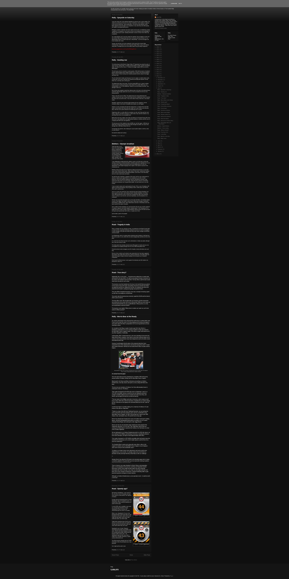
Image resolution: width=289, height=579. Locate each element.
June (159, 141)
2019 (157, 61)
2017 (157, 65)
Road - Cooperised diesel (163, 104)
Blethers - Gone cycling (163, 128)
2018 (157, 63)
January (160, 151)
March (159, 147)
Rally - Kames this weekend (164, 116)
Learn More (174, 3)
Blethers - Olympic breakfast (123, 144)
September (160, 83)
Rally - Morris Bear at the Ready (124, 316)
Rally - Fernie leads (162, 108)
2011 (157, 153)
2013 (157, 73)
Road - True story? (119, 272)
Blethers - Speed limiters (163, 126)
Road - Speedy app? (119, 489)
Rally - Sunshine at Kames (163, 110)
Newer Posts (115, 555)
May (159, 143)
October (160, 81)
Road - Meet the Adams (163, 118)
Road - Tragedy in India (121, 224)
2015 (157, 69)
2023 (157, 53)
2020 (157, 59)
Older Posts (147, 555)
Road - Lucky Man (161, 134)
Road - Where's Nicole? (163, 130)
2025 (157, 49)
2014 (157, 71)
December (160, 77)
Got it (180, 3)
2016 (157, 67)
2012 (157, 75)
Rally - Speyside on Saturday (123, 18)
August (159, 85)
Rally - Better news (161, 138)
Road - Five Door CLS (162, 132)
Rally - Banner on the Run (163, 136)
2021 (157, 57)
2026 (157, 47)
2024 (157, 51)
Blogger (171, 576)
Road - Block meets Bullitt (163, 112)
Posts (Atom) (134, 559)
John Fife (158, 17)
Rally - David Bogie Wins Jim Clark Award (164, 123)
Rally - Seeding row (119, 60)
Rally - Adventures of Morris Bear (165, 120)
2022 (157, 55)
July (159, 88)
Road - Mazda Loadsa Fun (163, 114)
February (160, 149)
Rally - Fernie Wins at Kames (164, 106)
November (160, 79)
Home (131, 555)
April (159, 145)
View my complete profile (161, 28)
